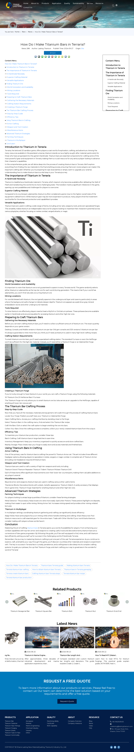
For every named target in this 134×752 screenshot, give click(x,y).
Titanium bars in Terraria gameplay (77, 569)
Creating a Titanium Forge (17, 107)
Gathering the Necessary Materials (20, 100)
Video (91, 726)
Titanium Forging (11, 728)
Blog (90, 721)
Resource (99, 3)
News (91, 723)
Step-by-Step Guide (15, 114)
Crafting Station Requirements (19, 104)
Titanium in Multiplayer (16, 140)
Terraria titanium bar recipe (74, 573)
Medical (28, 723)
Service (90, 3)
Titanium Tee (114, 595)
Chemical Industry (32, 728)
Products (45, 3)
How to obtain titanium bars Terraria (46, 569)
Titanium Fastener (11, 723)
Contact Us (27, 7)
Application (56, 3)
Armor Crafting (13, 124)
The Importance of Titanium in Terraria (21, 70)
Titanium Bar (9, 721)
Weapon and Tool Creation (17, 127)
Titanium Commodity (12, 735)
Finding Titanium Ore (14, 84)
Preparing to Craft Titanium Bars (19, 97)
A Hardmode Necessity (16, 74)
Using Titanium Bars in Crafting (18, 120)
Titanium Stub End (90, 611)
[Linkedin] (115, 747)
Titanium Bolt (43, 611)
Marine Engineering (32, 726)
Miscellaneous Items (15, 130)
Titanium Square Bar (20, 611)
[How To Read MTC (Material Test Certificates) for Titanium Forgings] (105, 648)
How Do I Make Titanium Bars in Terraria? (21, 64)
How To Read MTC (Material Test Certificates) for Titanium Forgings (99, 655)
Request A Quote (67, 701)
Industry (29, 730)
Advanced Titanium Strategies (18, 134)
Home (25, 3)
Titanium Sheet (10, 730)
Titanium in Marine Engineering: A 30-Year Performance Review (29, 655)
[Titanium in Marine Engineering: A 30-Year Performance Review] (35, 648)
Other (28, 733)
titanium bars (32, 528)
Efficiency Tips (12, 117)
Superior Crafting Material (17, 77)
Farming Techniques (15, 137)
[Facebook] (118, 747)
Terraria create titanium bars (17, 573)
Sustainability (78, 3)
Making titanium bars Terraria (78, 565)
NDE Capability (52, 726)
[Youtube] (111, 747)
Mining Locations (13, 90)
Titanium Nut (67, 611)
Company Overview (75, 721)
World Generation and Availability (20, 87)
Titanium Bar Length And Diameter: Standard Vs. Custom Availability (64, 655)
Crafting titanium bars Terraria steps (46, 573)
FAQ (90, 728)
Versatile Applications (15, 80)
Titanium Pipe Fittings (12, 726)
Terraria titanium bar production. (19, 578)
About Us (35, 3)
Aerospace (29, 721)
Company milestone (75, 723)
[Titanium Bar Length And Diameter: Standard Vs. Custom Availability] (70, 648)
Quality (67, 3)
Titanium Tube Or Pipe (12, 733)
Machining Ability (53, 721)
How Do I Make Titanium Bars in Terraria (21, 565)
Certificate (50, 723)
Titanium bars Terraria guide (52, 565)
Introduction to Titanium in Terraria (20, 67)
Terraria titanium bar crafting (17, 569)
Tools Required (13, 94)
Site (82, 48)
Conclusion (10, 144)
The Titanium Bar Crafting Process (19, 110)
